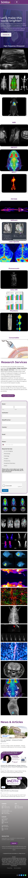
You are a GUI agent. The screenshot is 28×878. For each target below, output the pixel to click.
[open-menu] (16, 2)
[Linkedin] (23, 875)
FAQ (3, 787)
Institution (5, 412)
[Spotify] (25, 875)
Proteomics (7, 460)
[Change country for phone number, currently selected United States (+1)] (3, 444)
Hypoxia (4, 761)
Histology (6, 456)
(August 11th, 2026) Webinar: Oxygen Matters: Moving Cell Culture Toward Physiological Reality (14, 766)
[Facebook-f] (19, 875)
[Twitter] (21, 875)
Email (4, 434)
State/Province (6, 420)
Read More (3, 749)
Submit (5, 490)
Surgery (6, 458)
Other (5, 465)
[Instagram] (17, 875)
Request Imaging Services (8, 395)
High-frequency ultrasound (6, 736)
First (3, 409)
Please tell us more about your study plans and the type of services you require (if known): (13, 470)
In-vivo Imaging (8, 451)
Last (16, 409)
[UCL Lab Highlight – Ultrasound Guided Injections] (14, 732)
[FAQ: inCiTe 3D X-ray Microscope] (14, 783)
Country (4, 427)
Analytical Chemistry (9, 463)
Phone (4, 441)
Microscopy (7, 453)
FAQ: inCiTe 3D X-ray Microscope (9, 790)
